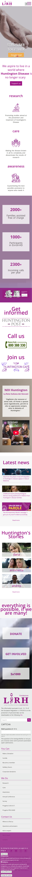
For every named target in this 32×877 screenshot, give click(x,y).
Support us (16, 83)
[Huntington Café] (16, 367)
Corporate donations (9, 772)
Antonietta (16, 570)
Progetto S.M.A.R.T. (9, 806)
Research (6, 783)
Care (4, 788)
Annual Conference (9, 797)
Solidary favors (7, 767)
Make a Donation (8, 753)
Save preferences (6, 872)
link (21, 715)
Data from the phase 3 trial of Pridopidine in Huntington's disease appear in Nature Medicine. (16, 479)
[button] (14, 56)
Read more (16, 520)
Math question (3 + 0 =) (9, 729)
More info (4, 854)
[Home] (7, 3)
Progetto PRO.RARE (9, 810)
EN (27, 4)
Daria (16, 554)
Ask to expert (7, 831)
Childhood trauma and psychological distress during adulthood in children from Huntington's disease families (16, 496)
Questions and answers (10, 826)
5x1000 (16, 674)
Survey (5, 801)
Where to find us (8, 822)
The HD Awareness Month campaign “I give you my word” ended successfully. (15, 513)
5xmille (5, 758)
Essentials (5, 856)
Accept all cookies (6, 875)
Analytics (5, 862)
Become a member (9, 763)
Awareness (6, 792)
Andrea (16, 586)
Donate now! (16, 55)
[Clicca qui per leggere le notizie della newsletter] (16, 322)
